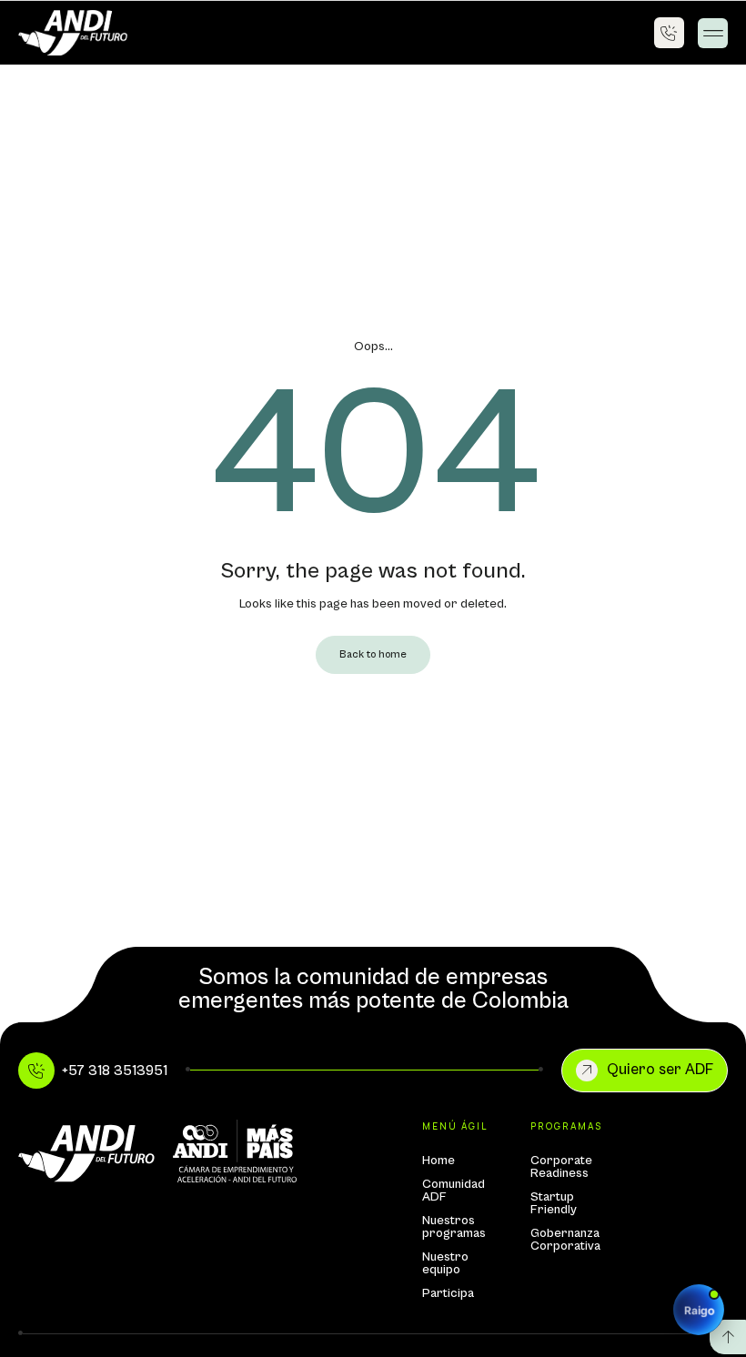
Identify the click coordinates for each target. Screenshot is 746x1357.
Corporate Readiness (561, 1167)
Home (438, 1160)
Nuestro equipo (445, 1263)
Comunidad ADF (453, 1190)
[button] (713, 33)
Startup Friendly (553, 1203)
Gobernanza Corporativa (564, 1239)
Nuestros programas (454, 1227)
